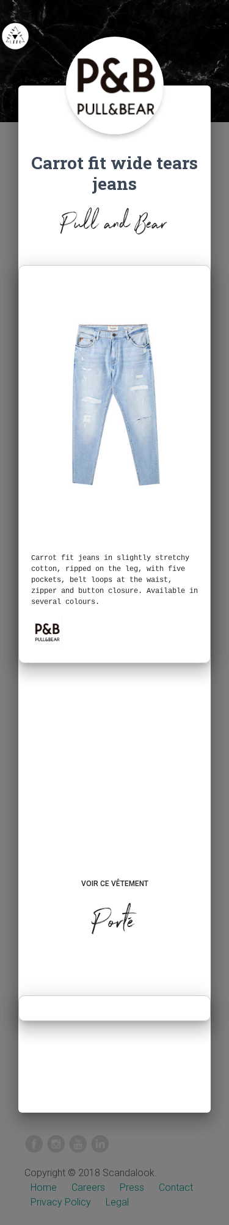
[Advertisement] (114, 782)
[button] (47, 632)
